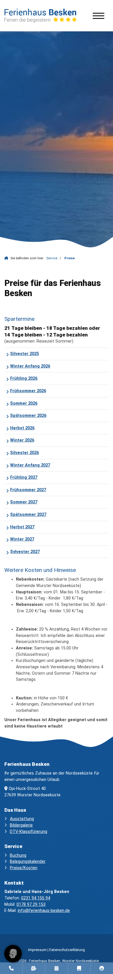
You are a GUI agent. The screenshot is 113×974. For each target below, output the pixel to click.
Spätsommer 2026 (28, 415)
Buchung (18, 855)
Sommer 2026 (23, 403)
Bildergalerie (21, 825)
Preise (69, 258)
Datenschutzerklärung (67, 950)
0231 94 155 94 (35, 898)
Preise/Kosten (23, 867)
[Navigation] (98, 16)
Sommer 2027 (23, 502)
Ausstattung (22, 818)
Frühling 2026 (23, 378)
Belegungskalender (27, 861)
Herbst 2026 (22, 428)
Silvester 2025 (24, 353)
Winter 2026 (22, 440)
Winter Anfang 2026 (30, 366)
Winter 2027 (22, 539)
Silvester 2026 (24, 452)
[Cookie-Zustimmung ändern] (13, 953)
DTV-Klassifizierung (28, 831)
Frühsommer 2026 (28, 390)
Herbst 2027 (22, 527)
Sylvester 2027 (25, 551)
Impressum (37, 950)
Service (51, 258)
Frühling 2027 (23, 477)
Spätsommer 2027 (28, 514)
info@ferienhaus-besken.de (44, 910)
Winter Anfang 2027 (30, 465)
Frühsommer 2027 (28, 489)
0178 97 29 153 (31, 904)
